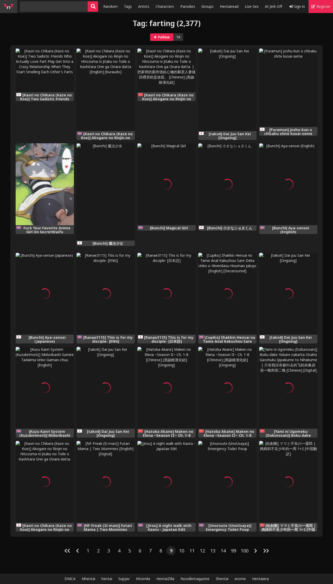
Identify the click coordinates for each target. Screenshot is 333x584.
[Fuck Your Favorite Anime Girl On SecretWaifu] (45, 184)
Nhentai (88, 578)
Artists (143, 6)
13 (212, 551)
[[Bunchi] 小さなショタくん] (227, 184)
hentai (106, 578)
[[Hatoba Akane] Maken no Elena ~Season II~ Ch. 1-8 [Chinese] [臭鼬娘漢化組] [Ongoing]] (166, 388)
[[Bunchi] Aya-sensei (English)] (288, 184)
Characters (165, 6)
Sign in (299, 6)
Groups (207, 6)
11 (192, 551)
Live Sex (252, 6)
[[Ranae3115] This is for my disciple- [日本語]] (166, 294)
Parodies (187, 6)
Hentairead (229, 6)
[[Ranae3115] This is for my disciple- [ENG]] (105, 294)
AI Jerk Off (273, 6)
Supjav (124, 578)
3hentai (222, 578)
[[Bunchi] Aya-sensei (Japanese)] (45, 294)
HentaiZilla (165, 578)
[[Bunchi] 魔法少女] (105, 192)
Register (322, 6)
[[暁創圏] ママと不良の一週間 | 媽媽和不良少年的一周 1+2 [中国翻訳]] (288, 482)
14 (223, 551)
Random (110, 6)
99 (233, 551)
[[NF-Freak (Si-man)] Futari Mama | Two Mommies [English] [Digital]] (105, 482)
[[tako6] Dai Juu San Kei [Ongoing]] (227, 89)
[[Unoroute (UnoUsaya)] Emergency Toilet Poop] (227, 482)
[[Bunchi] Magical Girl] (166, 184)
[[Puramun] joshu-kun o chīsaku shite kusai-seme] (288, 87)
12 (202, 551)
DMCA (70, 578)
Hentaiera (260, 578)
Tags (128, 6)
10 (181, 551)
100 (244, 551)
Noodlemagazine (195, 578)
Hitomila (143, 578)
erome (240, 578)
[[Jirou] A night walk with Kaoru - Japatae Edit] (166, 482)
